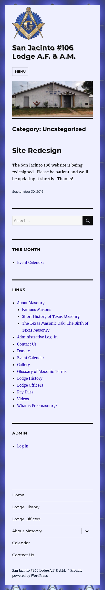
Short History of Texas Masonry (51, 316)
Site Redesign (37, 150)
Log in (22, 446)
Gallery (23, 364)
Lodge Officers (30, 385)
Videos (23, 399)
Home (18, 495)
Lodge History (29, 378)
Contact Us (27, 344)
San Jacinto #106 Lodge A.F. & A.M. (43, 52)
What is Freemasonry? (37, 405)
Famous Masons (36, 309)
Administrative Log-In (37, 337)
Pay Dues (25, 392)
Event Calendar (30, 262)
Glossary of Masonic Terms (42, 371)
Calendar (21, 543)
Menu (20, 71)
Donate (23, 351)
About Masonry (31, 303)
